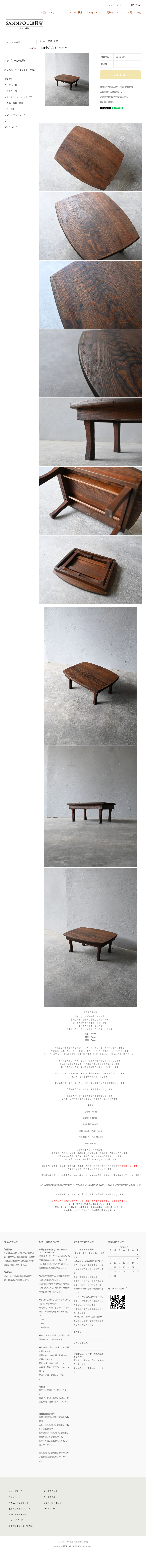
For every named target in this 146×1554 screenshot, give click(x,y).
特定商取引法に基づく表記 (21, 1526)
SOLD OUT (53, 41)
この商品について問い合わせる (114, 97)
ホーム (42, 41)
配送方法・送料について (20, 1508)
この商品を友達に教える (111, 92)
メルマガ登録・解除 (18, 1514)
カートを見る (50, 1497)
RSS (46, 1508)
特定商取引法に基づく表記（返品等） (117, 87)
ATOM (52, 1508)
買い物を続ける (107, 102)
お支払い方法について (19, 1503)
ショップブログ (16, 1520)
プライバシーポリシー (54, 1503)
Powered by (58, 1546)
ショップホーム (16, 1491)
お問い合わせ (15, 1497)
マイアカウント (115, 5)
